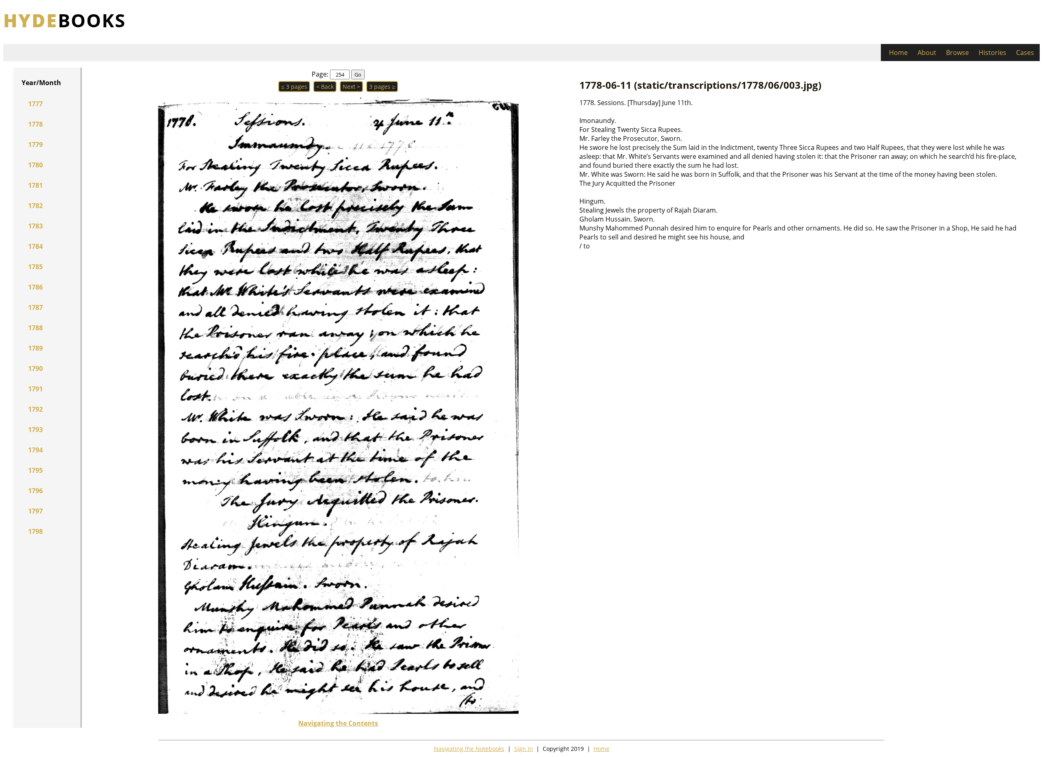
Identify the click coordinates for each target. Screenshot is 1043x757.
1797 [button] (35, 511)
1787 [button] (35, 307)
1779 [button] (35, 144)
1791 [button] (35, 388)
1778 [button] (35, 124)
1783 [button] (35, 226)
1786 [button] (35, 287)
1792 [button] (35, 409)
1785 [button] (35, 266)
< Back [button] (325, 86)
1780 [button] (35, 164)
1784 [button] (35, 246)
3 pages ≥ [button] (382, 86)
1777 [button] (35, 103)
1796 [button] (35, 490)
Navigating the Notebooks (469, 749)
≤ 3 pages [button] (294, 86)
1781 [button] (35, 185)
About (927, 52)
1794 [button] (35, 449)
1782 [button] (35, 205)
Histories (992, 52)
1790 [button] (35, 368)
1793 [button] (35, 429)
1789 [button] (35, 348)
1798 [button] (35, 531)
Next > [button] (351, 86)
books (64, 20)
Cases (1025, 52)
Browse (957, 52)
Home (898, 52)
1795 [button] (35, 470)
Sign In (523, 749)
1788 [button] (35, 327)
